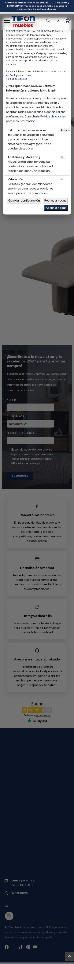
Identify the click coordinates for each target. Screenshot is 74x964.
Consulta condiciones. (45, 8)
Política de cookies (16, 78)
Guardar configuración (24, 200)
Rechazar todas (55, 200)
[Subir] (69, 956)
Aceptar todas (56, 208)
